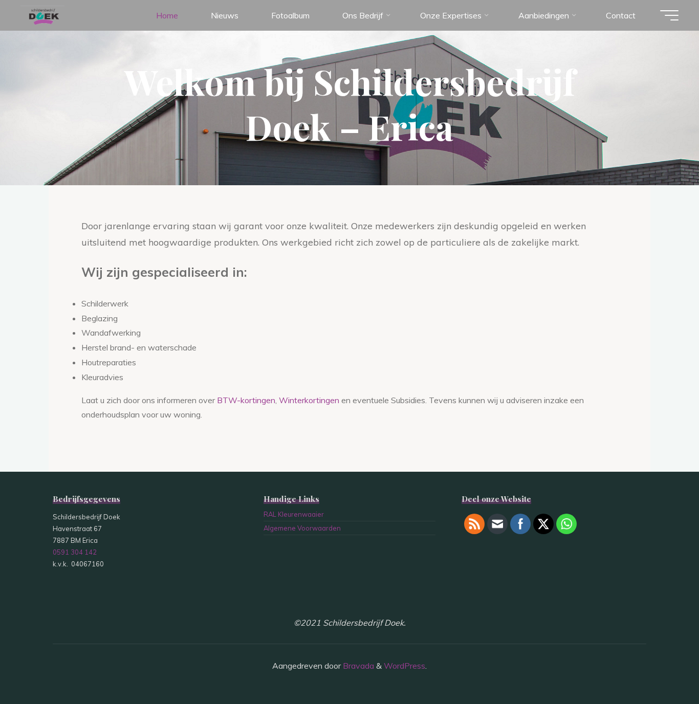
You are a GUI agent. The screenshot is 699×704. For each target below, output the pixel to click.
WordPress (404, 666)
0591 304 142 (75, 552)
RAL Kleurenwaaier (294, 514)
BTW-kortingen (246, 400)
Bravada (357, 666)
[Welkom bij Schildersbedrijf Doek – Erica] (42, 15)
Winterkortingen (309, 400)
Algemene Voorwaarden (302, 528)
